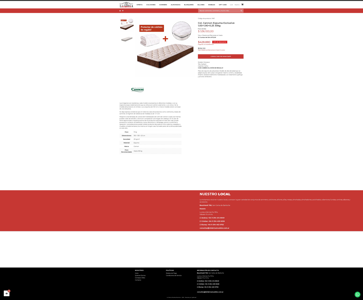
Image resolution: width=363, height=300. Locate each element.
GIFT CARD (223, 5)
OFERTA (139, 5)
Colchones (151, 5)
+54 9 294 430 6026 (217, 221)
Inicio (136, 273)
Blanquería (189, 5)
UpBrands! (193, 297)
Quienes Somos (140, 275)
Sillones (200, 5)
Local (231, 4)
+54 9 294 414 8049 (216, 218)
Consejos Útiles (140, 278)
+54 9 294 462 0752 (216, 225)
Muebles (211, 5)
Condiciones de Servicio (174, 275)
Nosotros (237, 4)
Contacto (138, 280)
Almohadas (175, 5)
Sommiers (163, 5)
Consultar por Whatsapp (221, 56)
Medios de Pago (171, 273)
